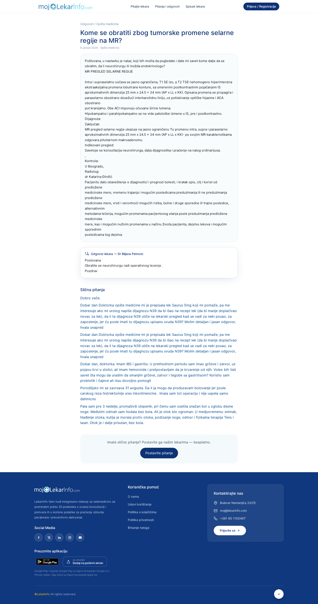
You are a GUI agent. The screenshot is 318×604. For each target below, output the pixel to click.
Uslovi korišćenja (139, 504)
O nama (133, 496)
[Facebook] (38, 537)
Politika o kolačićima (142, 512)
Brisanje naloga (138, 527)
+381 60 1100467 (233, 518)
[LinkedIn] (59, 537)
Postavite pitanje (159, 453)
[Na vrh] (279, 594)
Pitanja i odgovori (167, 6)
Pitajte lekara (140, 6)
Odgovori (86, 24)
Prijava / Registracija (261, 6)
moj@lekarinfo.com (233, 510)
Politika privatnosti (141, 520)
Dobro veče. (90, 298)
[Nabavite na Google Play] (47, 562)
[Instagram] (70, 537)
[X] (49, 537)
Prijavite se (227, 530)
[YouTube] (80, 537)
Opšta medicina (107, 24)
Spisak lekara (195, 6)
